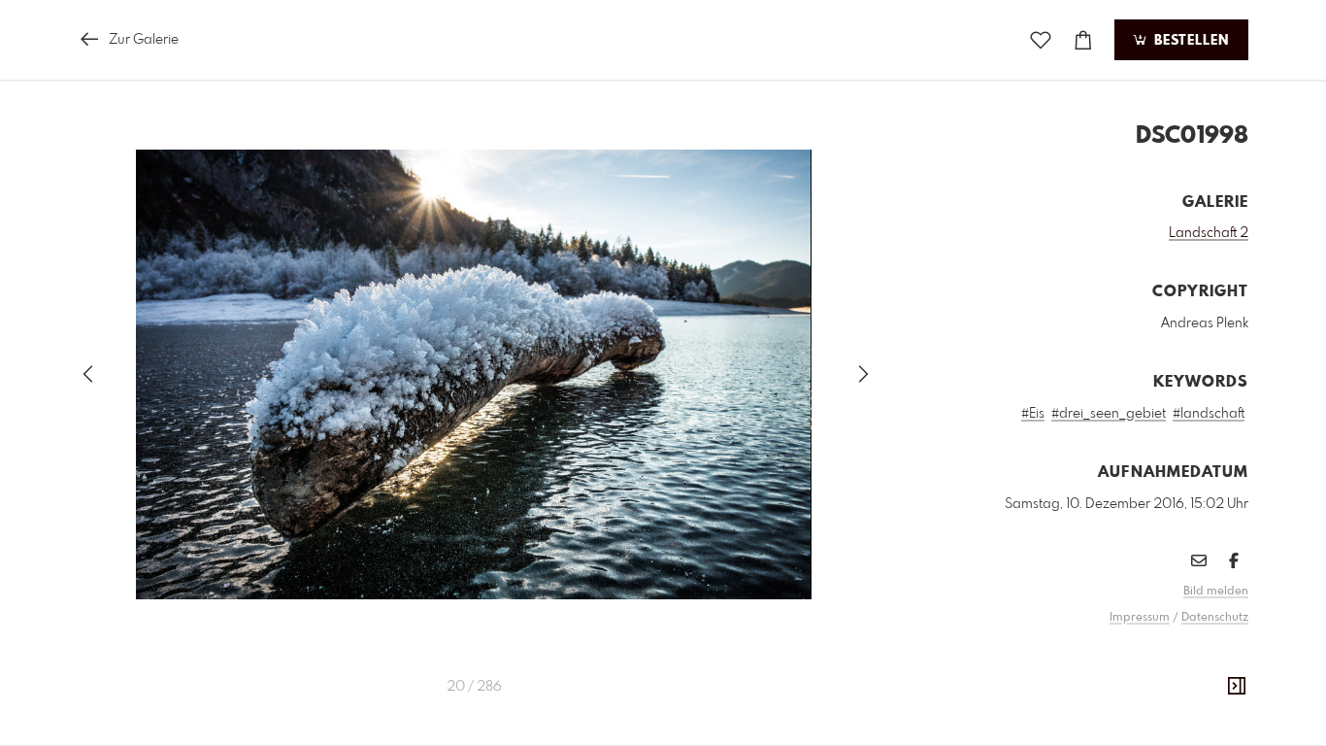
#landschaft (1208, 414)
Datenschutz (1214, 618)
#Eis (1032, 414)
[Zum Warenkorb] (1083, 40)
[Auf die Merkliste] (1040, 40)
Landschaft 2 (1208, 233)
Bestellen (1189, 41)
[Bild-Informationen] (1236, 686)
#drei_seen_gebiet (1108, 414)
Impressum (1140, 618)
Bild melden (1215, 591)
